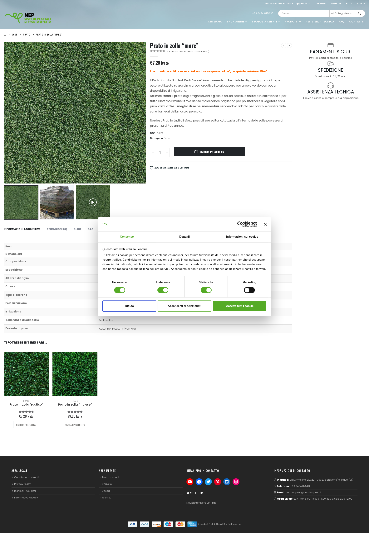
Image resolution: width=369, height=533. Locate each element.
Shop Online (235, 21)
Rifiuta (129, 306)
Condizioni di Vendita (27, 477)
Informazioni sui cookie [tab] (242, 236)
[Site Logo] (28, 17)
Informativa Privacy (26, 497)
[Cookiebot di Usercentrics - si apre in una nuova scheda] (240, 224)
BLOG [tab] (77, 229)
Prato (167, 138)
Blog (349, 3)
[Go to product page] (26, 374)
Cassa (106, 491)
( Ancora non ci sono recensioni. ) (188, 51)
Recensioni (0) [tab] (57, 229)
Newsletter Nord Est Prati (201, 502)
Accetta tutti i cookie (239, 306)
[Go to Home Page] (5, 34)
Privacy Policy (22, 484)
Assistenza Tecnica (320, 21)
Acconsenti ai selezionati (184, 306)
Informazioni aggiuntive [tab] (22, 229)
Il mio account (110, 477)
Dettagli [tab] (184, 236)
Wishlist (336, 3)
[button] (5, 113)
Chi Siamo (215, 21)
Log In (361, 3)
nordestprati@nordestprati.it (303, 492)
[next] (289, 45)
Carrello (320, 3)
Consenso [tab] (127, 236)
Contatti (356, 21)
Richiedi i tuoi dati (25, 491)
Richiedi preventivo (211, 152)
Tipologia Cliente (265, 21)
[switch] (162, 290)
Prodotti (291, 21)
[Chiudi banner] (265, 224)
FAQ (341, 21)
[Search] (359, 13)
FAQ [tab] (90, 229)
